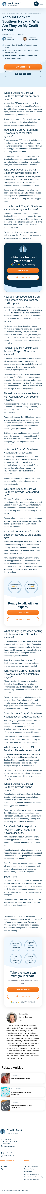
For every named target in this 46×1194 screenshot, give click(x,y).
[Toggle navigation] (42, 3)
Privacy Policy (29, 1169)
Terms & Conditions (31, 1166)
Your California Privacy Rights (34, 1177)
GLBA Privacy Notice (31, 1174)
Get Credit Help (23, 67)
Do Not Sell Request (31, 1179)
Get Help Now (23, 989)
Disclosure (28, 1171)
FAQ (1, 1169)
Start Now (23, 270)
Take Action (23, 613)
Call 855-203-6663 (23, 74)
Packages (3, 1166)
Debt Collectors (8, 13)
